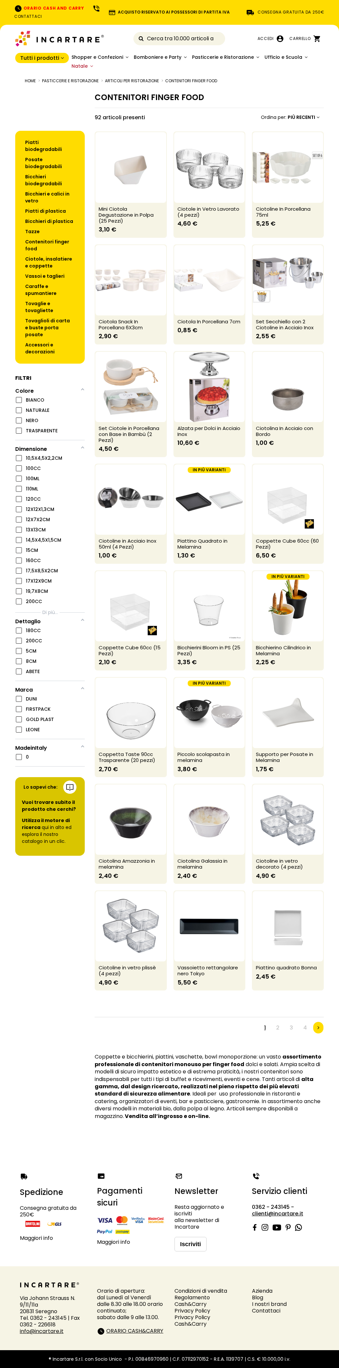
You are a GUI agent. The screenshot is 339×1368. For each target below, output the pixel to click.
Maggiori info (36, 1238)
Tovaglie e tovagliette (39, 307)
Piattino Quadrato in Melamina (202, 543)
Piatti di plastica (45, 211)
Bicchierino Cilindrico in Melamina (283, 650)
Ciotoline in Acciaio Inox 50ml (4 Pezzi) (127, 543)
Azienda (262, 1291)
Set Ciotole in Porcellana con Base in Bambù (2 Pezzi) (129, 434)
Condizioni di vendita (200, 1291)
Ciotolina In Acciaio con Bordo (284, 431)
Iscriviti (190, 1244)
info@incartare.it (42, 1331)
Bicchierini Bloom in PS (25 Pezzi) (208, 650)
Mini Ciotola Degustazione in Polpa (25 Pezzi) (126, 214)
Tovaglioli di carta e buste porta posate (47, 327)
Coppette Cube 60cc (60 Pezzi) (287, 543)
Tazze (32, 231)
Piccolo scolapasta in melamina (203, 757)
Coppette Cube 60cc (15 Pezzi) (130, 650)
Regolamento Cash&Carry (192, 1301)
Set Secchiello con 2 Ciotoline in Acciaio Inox (285, 324)
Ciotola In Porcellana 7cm (208, 321)
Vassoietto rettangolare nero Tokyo (207, 970)
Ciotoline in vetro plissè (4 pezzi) (127, 970)
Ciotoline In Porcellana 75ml (283, 211)
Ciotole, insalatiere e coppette (48, 262)
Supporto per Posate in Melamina (284, 757)
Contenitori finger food (47, 245)
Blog (257, 1297)
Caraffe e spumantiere (41, 290)
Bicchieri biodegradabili (43, 180)
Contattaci (266, 1310)
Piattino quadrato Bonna (286, 967)
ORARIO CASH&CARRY (134, 1331)
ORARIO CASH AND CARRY (53, 8)
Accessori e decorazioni (40, 348)
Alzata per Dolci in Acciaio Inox (208, 431)
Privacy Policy (192, 1310)
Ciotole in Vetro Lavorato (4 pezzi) (208, 211)
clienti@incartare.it (277, 1213)
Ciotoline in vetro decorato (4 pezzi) (279, 863)
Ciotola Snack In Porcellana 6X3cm (121, 324)
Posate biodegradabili (43, 163)
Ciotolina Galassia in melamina (202, 863)
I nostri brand (269, 1304)
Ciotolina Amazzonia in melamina (127, 863)
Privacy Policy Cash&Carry (192, 1321)
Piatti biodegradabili (43, 146)
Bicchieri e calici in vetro (47, 197)
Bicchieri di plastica (49, 221)
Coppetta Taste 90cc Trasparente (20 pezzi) (127, 757)
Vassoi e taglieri (45, 276)
